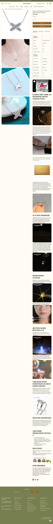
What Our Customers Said (38, 6)
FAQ (28, 502)
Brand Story (16, 502)
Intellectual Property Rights (45, 508)
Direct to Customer (18, 507)
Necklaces (26, 6)
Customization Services (31, 507)
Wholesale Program (18, 505)
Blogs (31, 6)
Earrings (21, 6)
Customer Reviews (17, 509)
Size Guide (41, 31)
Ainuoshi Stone (17, 503)
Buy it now (42, 26)
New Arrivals (12, 6)
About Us (16, 500)
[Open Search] (3, 3)
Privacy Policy (42, 500)
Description (35, 31)
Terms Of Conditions (44, 503)
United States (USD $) (40, 3)
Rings (17, 6)
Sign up (34, 491)
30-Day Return (47, 31)
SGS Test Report (30, 510)
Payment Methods (30, 505)
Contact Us (29, 500)
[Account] (48, 3)
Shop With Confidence (31, 509)
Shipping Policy (43, 502)
